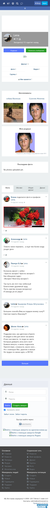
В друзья (14, 50)
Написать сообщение (36, 50)
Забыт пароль (21, 414)
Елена (13, 197)
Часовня (8, 466)
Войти (7, 405)
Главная (7, 453)
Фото (31, 466)
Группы (13, 74)
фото (13, 69)
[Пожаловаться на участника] (20, 39)
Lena (13, 199)
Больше (25, 363)
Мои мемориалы (25, 93)
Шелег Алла (16, 326)
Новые (7, 478)
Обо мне (19, 188)
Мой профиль (35, 456)
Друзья (25, 64)
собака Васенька (13, 98)
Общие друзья (30, 189)
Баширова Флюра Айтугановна (31, 304)
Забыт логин (9, 414)
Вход (38, 3)
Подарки (8, 484)
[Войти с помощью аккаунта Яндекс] (25, 435)
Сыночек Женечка (36, 98)
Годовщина (9, 481)
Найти (7, 487)
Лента (7, 188)
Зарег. (44, 3)
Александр (16, 239)
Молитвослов (10, 469)
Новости (7, 456)
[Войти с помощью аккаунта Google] (25, 432)
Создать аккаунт (20, 405)
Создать (7, 475)
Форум (7, 463)
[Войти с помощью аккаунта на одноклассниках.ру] (25, 429)
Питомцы (8, 460)
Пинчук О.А (16, 263)
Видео (37, 69)
